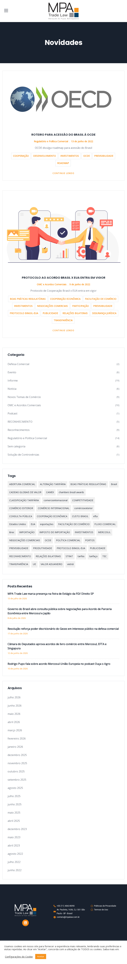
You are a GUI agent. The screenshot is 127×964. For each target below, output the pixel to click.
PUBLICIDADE (50, 313)
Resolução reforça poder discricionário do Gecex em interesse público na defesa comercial (63, 629)
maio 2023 (14, 837)
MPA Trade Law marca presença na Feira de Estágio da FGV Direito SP (51, 593)
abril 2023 (14, 845)
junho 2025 (14, 804)
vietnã (70, 564)
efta (95, 516)
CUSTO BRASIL (80, 516)
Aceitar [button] (40, 956)
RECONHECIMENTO (20, 421)
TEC (104, 556)
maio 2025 (14, 812)
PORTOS (90, 540)
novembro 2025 (17, 763)
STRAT (69, 556)
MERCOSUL (104, 532)
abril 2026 (14, 722)
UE (34, 564)
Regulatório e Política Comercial (51, 141)
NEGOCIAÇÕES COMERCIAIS (52, 305)
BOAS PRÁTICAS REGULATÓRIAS (28, 298)
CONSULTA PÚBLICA (20, 516)
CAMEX (50, 492)
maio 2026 (14, 714)
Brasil (114, 484)
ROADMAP (63, 163)
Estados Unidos (17, 524)
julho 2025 (14, 796)
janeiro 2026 (15, 747)
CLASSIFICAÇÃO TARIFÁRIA (24, 500)
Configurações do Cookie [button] (19, 956)
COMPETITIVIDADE (82, 500)
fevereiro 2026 (17, 738)
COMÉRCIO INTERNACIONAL (53, 508)
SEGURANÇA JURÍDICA (104, 313)
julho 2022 (14, 862)
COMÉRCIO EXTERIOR (21, 508)
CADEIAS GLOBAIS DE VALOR (25, 492)
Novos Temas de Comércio (24, 397)
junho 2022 (14, 870)
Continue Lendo (63, 173)
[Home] (25, 910)
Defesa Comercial (18, 364)
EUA (33, 524)
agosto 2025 (15, 788)
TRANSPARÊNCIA (63, 320)
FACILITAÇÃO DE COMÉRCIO (100, 298)
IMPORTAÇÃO (27, 532)
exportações (46, 524)
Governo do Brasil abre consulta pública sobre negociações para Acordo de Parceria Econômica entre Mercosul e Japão (60, 611)
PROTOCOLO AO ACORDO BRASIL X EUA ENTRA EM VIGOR (63, 278)
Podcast (12, 413)
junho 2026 (14, 705)
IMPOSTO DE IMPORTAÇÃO (54, 532)
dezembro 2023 (17, 829)
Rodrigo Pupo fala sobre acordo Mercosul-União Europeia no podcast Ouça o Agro (59, 664)
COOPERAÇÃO (21, 155)
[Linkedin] (25, 923)
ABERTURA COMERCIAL (22, 484)
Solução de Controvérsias (23, 454)
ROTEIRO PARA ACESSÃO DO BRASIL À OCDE (63, 134)
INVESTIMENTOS (69, 155)
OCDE (86, 155)
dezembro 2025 (17, 755)
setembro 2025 (17, 779)
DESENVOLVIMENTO (44, 155)
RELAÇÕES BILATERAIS (75, 313)
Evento (12, 372)
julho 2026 (14, 697)
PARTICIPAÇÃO (80, 305)
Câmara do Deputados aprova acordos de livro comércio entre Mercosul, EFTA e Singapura (57, 646)
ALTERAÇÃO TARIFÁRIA (53, 484)
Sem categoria (16, 446)
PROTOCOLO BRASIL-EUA (24, 313)
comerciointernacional (55, 500)
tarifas (81, 556)
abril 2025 (14, 821)
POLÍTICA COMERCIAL (68, 540)
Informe (13, 380)
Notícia (12, 389)
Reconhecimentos (19, 430)
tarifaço (93, 556)
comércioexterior (83, 508)
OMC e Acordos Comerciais (51, 284)
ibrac (11, 532)
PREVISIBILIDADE (103, 155)
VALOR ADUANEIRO (51, 564)
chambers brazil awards (71, 492)
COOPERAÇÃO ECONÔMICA (65, 298)
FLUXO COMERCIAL (105, 524)
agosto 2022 (15, 854)
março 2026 (15, 730)
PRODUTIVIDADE (42, 548)
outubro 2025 (16, 771)
